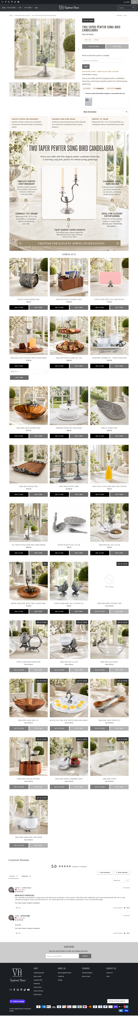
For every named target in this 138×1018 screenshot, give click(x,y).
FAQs (107, 976)
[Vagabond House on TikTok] (15, 2)
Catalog (60, 980)
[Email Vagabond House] (2, 2)
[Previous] (11, 48)
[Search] (133, 7)
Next (125, 15)
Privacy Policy (38, 987)
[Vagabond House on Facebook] (5, 2)
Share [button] (19, 908)
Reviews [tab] (12, 876)
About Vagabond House (64, 972)
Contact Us (61, 976)
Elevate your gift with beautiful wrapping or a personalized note (105, 93)
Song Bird (118, 88)
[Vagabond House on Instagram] (9, 2)
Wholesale (37, 983)
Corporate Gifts (38, 980)
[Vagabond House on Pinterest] (12, 2)
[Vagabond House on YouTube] (18, 2)
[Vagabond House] (69, 7)
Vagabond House (19, 1008)
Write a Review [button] (122, 872)
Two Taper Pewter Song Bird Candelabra (27, 903)
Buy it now (38, 307)
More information (90, 112)
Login (127, 2)
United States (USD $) (116, 1001)
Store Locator (37, 976)
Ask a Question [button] (105, 872)
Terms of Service (38, 991)
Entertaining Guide (39, 972)
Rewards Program (87, 972)
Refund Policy (38, 994)
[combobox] (127, 7)
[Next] (78, 48)
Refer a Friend (86, 976)
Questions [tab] (25, 876)
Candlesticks (100, 88)
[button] (12, 7)
